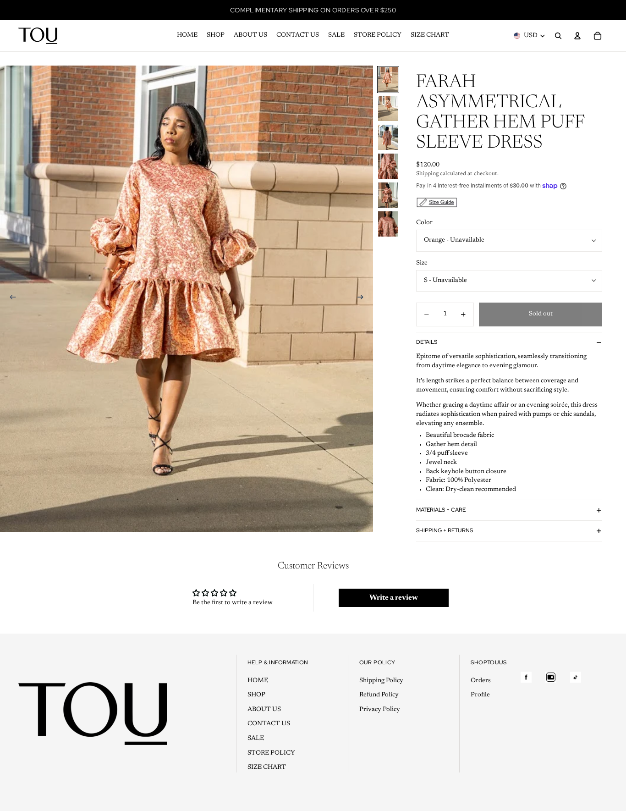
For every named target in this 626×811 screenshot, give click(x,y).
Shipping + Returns (444, 530)
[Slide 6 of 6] (388, 224)
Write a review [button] (393, 597)
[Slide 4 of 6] (388, 166)
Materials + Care (441, 509)
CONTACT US (268, 724)
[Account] (577, 36)
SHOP (256, 695)
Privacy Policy (379, 709)
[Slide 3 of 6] (388, 137)
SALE (255, 738)
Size (422, 263)
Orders (481, 681)
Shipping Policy (381, 681)
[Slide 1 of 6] (388, 79)
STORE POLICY (271, 753)
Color (424, 223)
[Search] (558, 36)
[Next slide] (363, 299)
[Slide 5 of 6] (388, 195)
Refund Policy (379, 695)
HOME (257, 681)
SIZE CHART (266, 767)
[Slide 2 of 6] (388, 108)
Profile (480, 695)
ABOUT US (264, 709)
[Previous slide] (10, 299)
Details (426, 342)
